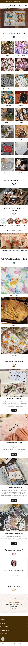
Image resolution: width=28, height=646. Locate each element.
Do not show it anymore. (15, 339)
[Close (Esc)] (26, 1)
